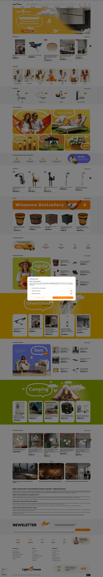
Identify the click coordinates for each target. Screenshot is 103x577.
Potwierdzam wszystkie (63, 297)
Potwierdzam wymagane (40, 297)
